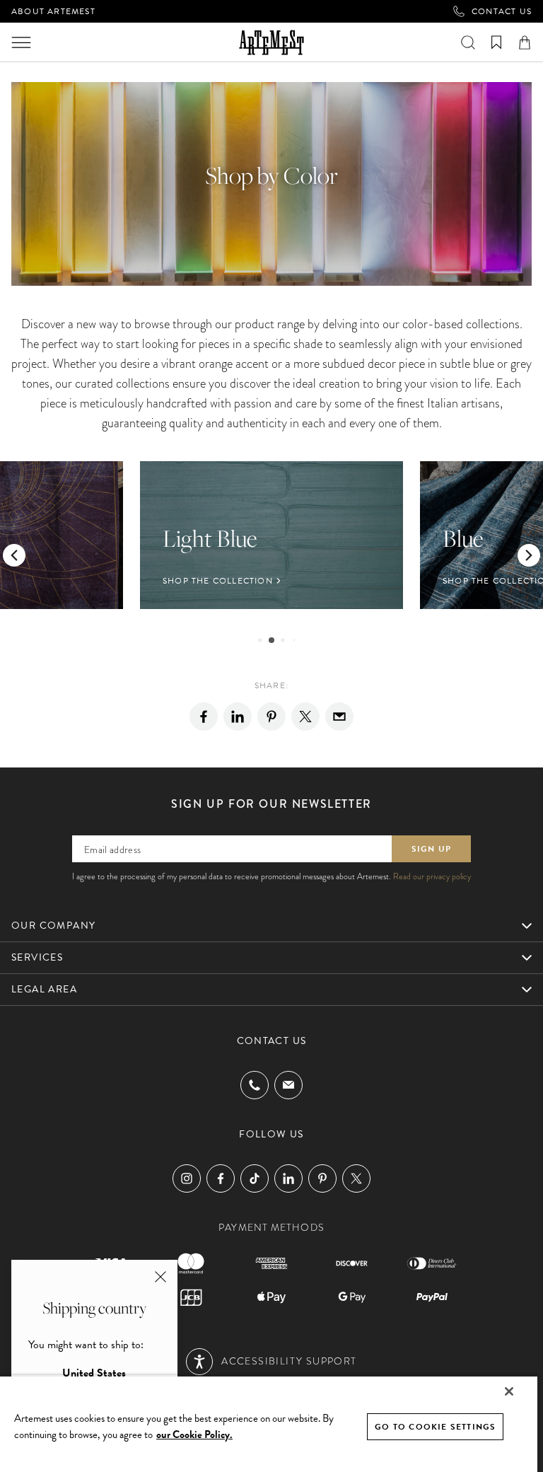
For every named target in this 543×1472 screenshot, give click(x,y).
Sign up (431, 848)
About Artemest (53, 11)
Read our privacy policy (432, 876)
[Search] (468, 42)
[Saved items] (496, 42)
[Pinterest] (271, 716)
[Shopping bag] (524, 42)
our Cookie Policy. (194, 1434)
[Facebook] (203, 716)
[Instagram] (186, 1178)
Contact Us (502, 11)
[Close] (509, 1391)
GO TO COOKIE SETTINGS (435, 1426)
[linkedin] (237, 716)
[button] (14, 555)
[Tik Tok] (254, 1178)
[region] (268, 1423)
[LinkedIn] (288, 1178)
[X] (305, 716)
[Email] (339, 716)
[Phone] (254, 1085)
